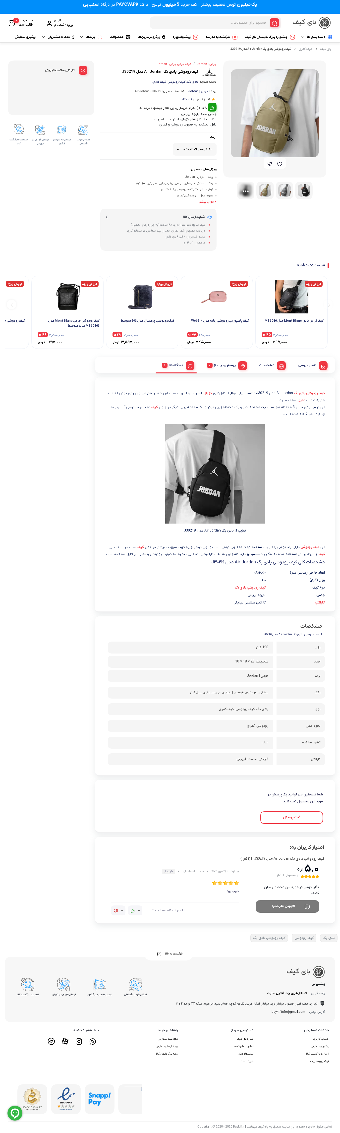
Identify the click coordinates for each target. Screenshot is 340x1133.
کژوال (208, 393)
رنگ (212, 137)
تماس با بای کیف (244, 1046)
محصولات (116, 37)
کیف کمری (305, 49)
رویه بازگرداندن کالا (167, 1054)
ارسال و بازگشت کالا (317, 1054)
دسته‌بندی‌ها (316, 37)
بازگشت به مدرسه (218, 37)
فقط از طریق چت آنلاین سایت (287, 993)
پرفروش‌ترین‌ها (149, 37)
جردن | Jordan (198, 91)
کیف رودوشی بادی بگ (309, 393)
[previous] (328, 304)
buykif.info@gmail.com (288, 1012)
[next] (11, 304)
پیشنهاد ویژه (181, 37)
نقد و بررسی (307, 365)
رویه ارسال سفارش (167, 1046)
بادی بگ (192, 82)
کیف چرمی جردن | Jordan (174, 64)
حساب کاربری (321, 1039)
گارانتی (320, 602)
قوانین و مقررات (319, 1061)
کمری (301, 400)
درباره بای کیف (244, 1039)
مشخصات (267, 365)
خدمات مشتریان (59, 37)
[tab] (311, 364)
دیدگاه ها (176, 365)
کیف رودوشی (176, 82)
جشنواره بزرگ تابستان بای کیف (266, 37)
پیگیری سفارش (25, 37)
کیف (154, 407)
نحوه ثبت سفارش (168, 1039)
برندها (90, 37)
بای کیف (325, 49)
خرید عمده (247, 1061)
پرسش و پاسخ (225, 365)
